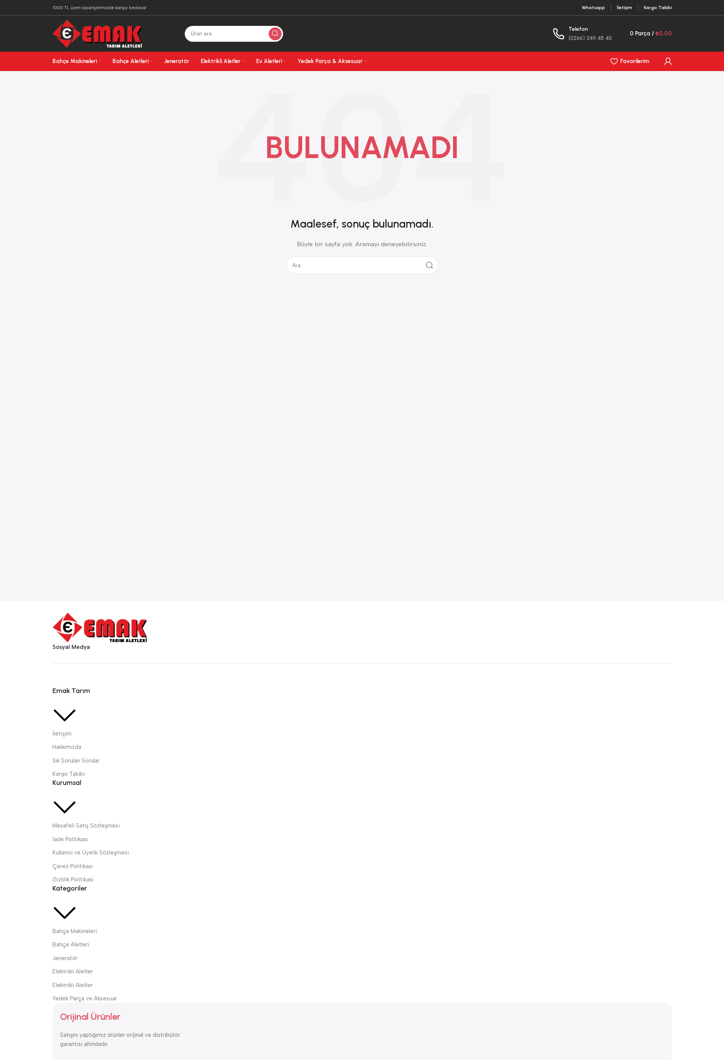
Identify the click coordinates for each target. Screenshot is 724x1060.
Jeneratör (65, 958)
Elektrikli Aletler (72, 971)
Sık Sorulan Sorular (76, 760)
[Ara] (275, 33)
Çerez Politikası (72, 866)
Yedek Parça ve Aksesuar (84, 998)
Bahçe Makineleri (74, 931)
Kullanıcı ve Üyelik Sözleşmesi (90, 852)
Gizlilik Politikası (72, 879)
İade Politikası (70, 839)
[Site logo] (97, 33)
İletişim (61, 733)
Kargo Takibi (68, 773)
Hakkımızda (66, 747)
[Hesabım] (668, 61)
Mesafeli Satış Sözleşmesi (86, 825)
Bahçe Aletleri (70, 944)
